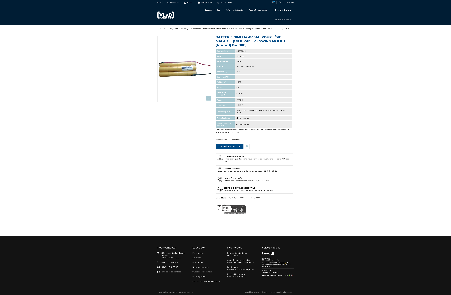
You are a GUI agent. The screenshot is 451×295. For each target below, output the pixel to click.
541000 (257, 198)
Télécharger (244, 118)
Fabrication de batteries (259, 10)
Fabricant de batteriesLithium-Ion (237, 254)
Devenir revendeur (283, 20)
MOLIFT (235, 198)
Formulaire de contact (171, 272)
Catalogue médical (212, 10)
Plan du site (287, 292)
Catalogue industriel (234, 10)
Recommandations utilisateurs (206, 281)
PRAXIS (242, 198)
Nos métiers (197, 262)
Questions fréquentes (202, 272)
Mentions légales (276, 292)
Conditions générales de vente (256, 292)
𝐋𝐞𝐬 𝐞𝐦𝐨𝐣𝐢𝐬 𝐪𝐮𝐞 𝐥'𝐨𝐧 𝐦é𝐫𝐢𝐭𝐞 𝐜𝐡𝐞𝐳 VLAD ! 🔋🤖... (278, 275)
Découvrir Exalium (283, 10)
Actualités (196, 258)
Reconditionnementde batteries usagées (236, 275)
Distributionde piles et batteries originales (240, 268)
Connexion (290, 2)
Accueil (160, 29)
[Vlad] (167, 15)
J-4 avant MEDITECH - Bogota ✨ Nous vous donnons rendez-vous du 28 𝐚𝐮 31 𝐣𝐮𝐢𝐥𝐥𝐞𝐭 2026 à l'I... (276, 264)
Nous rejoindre (199, 276)
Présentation (198, 253)
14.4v (229, 198)
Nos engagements (200, 267)
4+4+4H (249, 198)
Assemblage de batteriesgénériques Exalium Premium (240, 261)
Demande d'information (229, 146)
